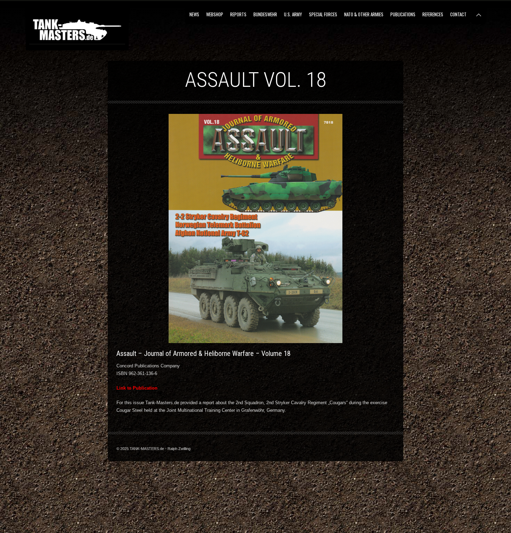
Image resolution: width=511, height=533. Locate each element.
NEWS (194, 14)
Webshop (214, 14)
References (432, 14)
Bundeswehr (265, 14)
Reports (238, 14)
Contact (458, 14)
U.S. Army (293, 14)
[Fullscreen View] (479, 12)
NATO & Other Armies (363, 14)
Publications (402, 14)
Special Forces (323, 14)
